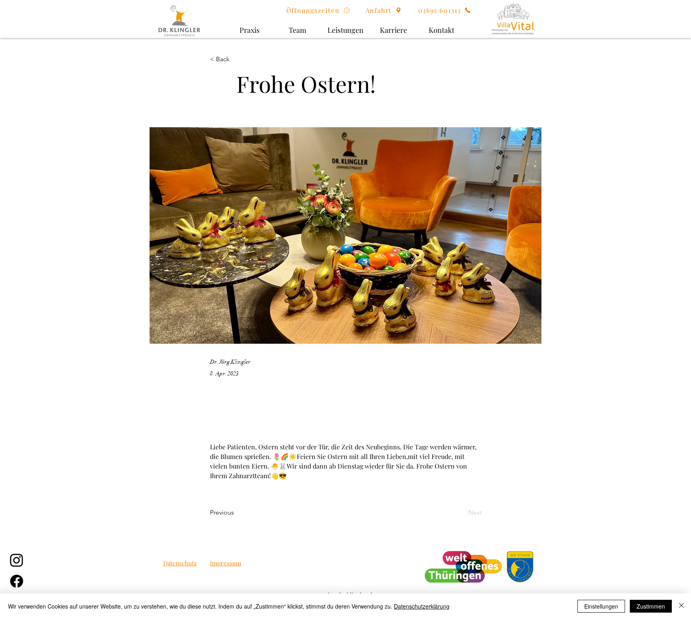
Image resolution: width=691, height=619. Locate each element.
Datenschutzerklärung (421, 606)
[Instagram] (16, 560)
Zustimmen (651, 606)
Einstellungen (601, 606)
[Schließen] (681, 606)
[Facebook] (16, 581)
